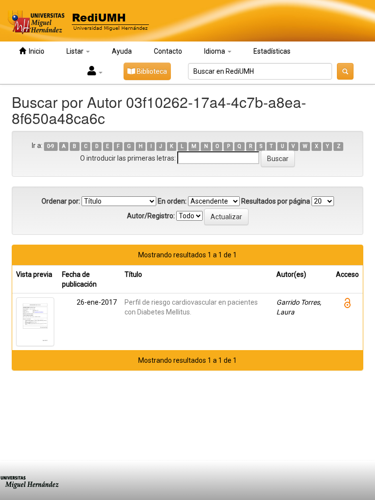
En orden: (172, 201)
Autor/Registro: (151, 216)
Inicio (35, 51)
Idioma (215, 51)
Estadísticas (272, 51)
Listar (75, 51)
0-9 (50, 146)
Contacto (168, 51)
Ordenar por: (61, 201)
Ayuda (122, 51)
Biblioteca (151, 71)
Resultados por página (275, 201)
